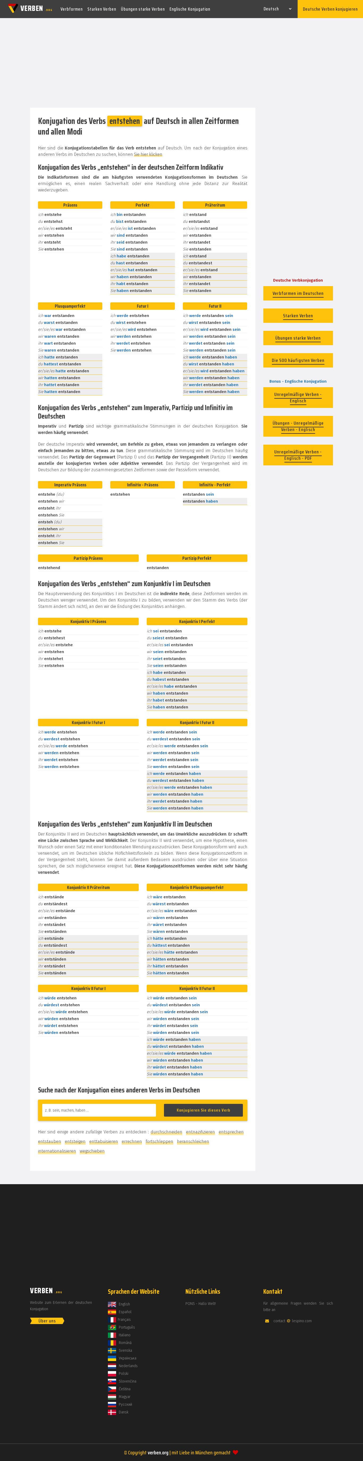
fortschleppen (159, 1141)
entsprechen (231, 1131)
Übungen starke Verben (143, 9)
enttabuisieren (103, 1141)
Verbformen (72, 9)
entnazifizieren (200, 1131)
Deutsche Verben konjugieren (330, 9)
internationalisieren (57, 1151)
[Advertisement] (181, 63)
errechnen (132, 1141)
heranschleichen (193, 1141)
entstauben (49, 1141)
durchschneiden (166, 1131)
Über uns (47, 1321)
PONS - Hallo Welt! (200, 1303)
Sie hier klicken (148, 154)
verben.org (158, 1452)
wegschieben (92, 1151)
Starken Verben (101, 9)
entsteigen (75, 1141)
